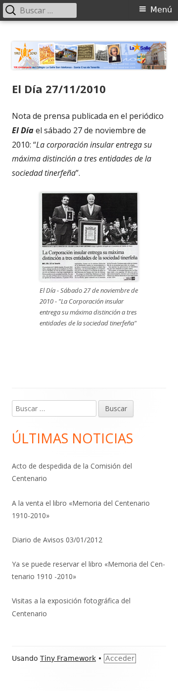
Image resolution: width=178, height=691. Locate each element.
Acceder (119, 658)
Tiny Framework (68, 658)
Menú (161, 9)
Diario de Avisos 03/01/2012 (57, 539)
